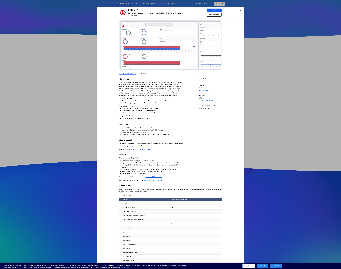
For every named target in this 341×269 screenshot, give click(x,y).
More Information (203, 90)
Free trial (214, 10)
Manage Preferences (248, 266)
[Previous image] (121, 45)
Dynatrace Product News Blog (153, 180)
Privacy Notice (125, 267)
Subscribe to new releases (208, 105)
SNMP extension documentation (141, 149)
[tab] (127, 73)
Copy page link (205, 108)
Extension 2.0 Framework (153, 177)
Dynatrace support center (206, 100)
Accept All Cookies (276, 266)
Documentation (214, 14)
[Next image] (220, 45)
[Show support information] (205, 95)
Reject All (262, 266)
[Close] (241, 10)
